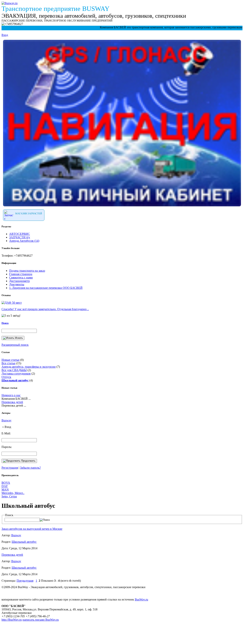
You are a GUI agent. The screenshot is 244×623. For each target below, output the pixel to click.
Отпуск (6, 377)
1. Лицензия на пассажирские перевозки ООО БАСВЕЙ (46, 287)
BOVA (6, 482)
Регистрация (10, 467)
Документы (16, 284)
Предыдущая (25, 580)
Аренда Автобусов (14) (24, 240)
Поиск (5, 323)
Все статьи (8, 363)
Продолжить (27, 460)
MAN (5, 489)
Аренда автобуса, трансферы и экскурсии (29, 366)
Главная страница (20, 274)
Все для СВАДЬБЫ (14, 370)
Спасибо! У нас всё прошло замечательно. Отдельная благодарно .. (45, 309)
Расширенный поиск (15, 344)
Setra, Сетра (9, 496)
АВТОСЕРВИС (19, 233)
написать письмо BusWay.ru (40, 619)
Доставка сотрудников (16, 373)
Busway (6, 420)
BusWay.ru (141, 599)
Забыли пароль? (30, 467)
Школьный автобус (24, 541)
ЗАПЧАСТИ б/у (19, 237)
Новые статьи (10, 359)
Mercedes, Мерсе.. (13, 493)
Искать (18, 337)
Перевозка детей (12, 402)
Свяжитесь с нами (21, 277)
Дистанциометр (19, 281)
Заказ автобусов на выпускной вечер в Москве (32, 528)
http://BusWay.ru (12, 619)
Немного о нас (11, 395)
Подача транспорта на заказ (27, 270)
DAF (5, 486)
